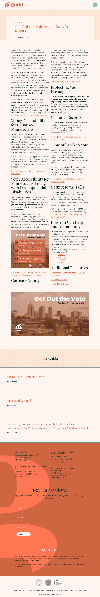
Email (19, 508)
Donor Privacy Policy (41, 590)
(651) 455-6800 (57, 462)
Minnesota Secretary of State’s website (31, 115)
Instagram (62, 257)
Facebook (62, 260)
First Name (21, 518)
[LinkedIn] (49, 550)
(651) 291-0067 (21, 460)
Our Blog (19, 23)
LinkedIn (61, 255)
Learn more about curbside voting (65, 82)
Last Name (21, 527)
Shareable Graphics (59, 280)
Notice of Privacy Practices (23, 590)
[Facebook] (43, 550)
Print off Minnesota (59, 137)
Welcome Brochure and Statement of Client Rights (68, 590)
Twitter (61, 262)
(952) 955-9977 (57, 478)
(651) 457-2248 (21, 476)
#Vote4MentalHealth (60, 284)
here (25, 167)
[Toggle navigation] (95, 4)
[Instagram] (55, 550)
